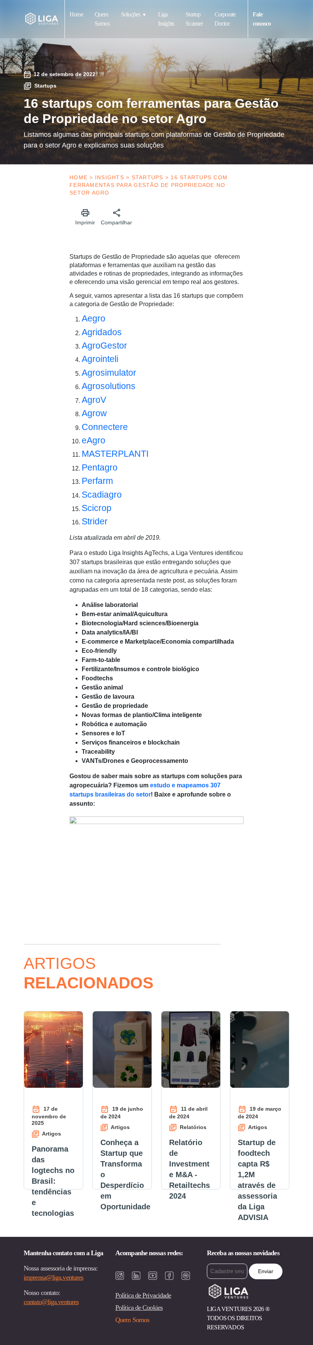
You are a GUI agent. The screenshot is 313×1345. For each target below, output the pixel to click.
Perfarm (97, 481)
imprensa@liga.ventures (53, 1277)
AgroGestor (104, 345)
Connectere (105, 427)
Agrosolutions (109, 386)
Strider (95, 521)
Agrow (94, 413)
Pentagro (100, 467)
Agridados (102, 332)
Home (76, 14)
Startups (147, 177)
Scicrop (96, 508)
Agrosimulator (109, 373)
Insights (109, 177)
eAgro (93, 440)
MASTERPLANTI (115, 454)
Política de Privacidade (143, 1295)
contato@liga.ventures (51, 1302)
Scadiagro (102, 495)
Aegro (93, 318)
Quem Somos (132, 1320)
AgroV (94, 400)
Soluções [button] (130, 14)
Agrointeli (100, 359)
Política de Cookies (139, 1307)
